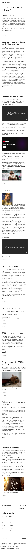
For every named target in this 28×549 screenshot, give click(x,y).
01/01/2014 (4, 355)
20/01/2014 (4, 301)
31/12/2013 (4, 395)
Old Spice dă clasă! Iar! (11, 308)
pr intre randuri (6, 2)
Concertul (18, 336)
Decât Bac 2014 (8, 16)
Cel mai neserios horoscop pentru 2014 (13, 403)
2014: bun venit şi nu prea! (13, 333)
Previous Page (6, 505)
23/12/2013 (4, 495)
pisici (4, 320)
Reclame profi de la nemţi (13, 97)
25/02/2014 (4, 183)
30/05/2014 (4, 90)
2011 (3, 414)
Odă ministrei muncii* (11, 266)
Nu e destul (7, 190)
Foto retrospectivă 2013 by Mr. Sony (13, 363)
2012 (6, 414)
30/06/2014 (4, 35)
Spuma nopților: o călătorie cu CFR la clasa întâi (13, 43)
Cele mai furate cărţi (10, 448)
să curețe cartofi (9, 278)
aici (21, 462)
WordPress (24, 538)
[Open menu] (25, 2)
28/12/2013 (4, 440)
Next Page (22, 508)
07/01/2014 (4, 326)
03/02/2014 (4, 259)
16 (25, 505)
